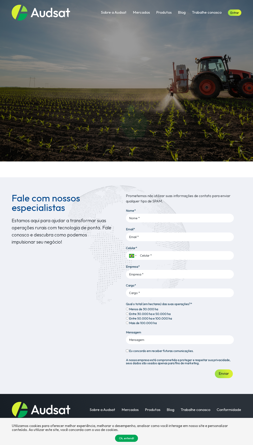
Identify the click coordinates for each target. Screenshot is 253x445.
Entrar (234, 13)
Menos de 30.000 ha (143, 309)
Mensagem (133, 332)
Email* (130, 229)
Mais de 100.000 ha (142, 323)
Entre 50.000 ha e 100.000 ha (150, 318)
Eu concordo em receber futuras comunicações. (161, 351)
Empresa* (133, 267)
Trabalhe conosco (207, 12)
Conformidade (229, 410)
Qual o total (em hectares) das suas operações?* (159, 304)
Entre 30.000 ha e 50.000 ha (149, 314)
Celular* (131, 248)
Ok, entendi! (126, 438)
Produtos (164, 12)
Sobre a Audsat (113, 12)
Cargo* (131, 285)
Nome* (131, 211)
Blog (182, 12)
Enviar (224, 373)
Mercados (141, 12)
